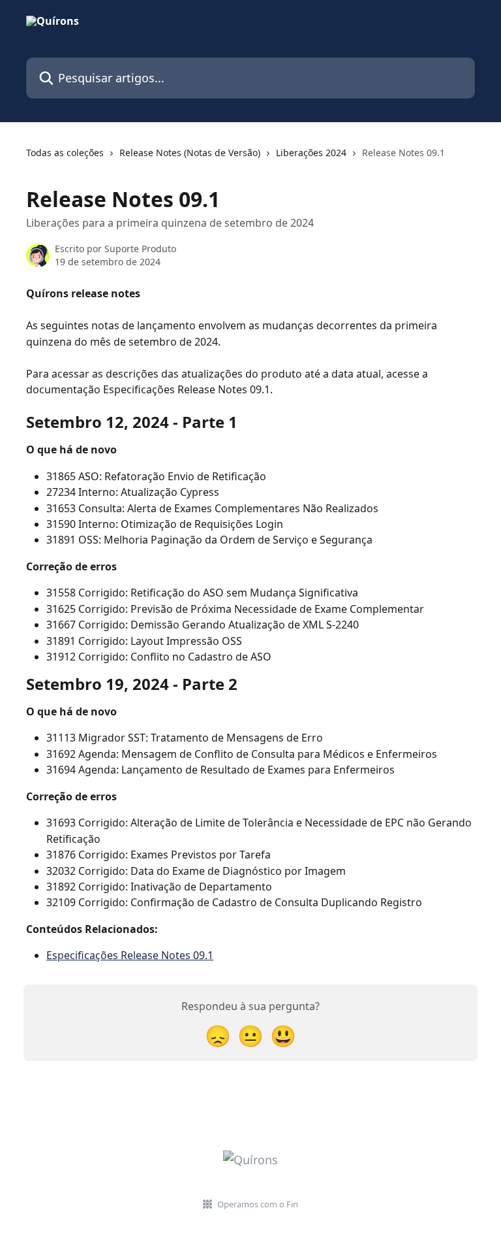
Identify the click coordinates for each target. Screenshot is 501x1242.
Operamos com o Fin (257, 1204)
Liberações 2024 (311, 152)
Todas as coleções (65, 152)
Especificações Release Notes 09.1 (129, 955)
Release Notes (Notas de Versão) (189, 152)
